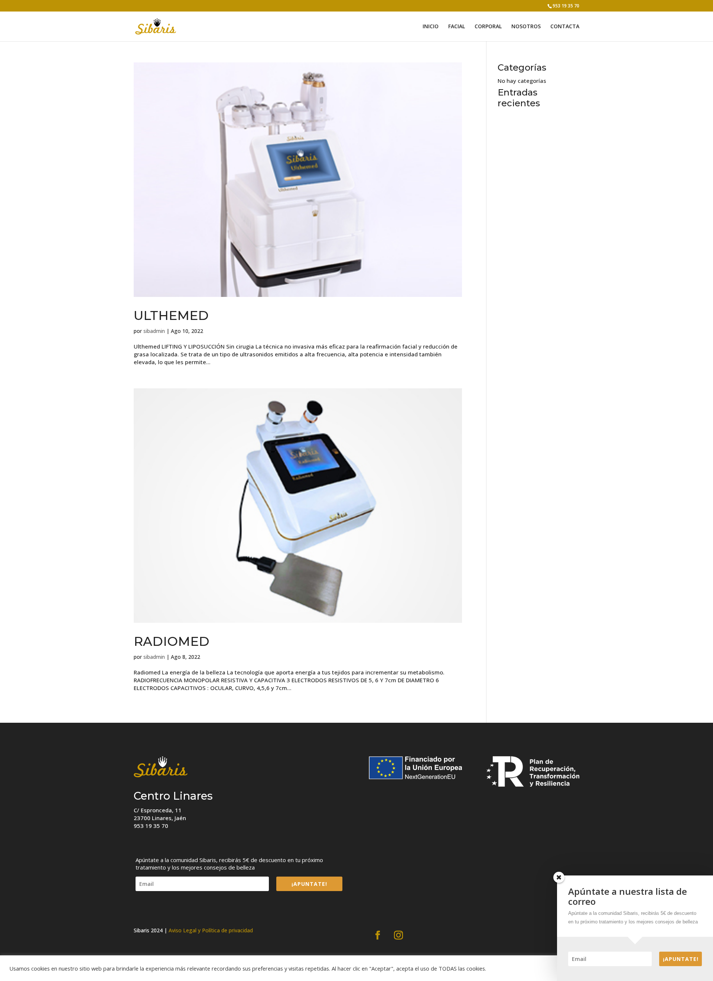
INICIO (431, 27)
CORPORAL (488, 27)
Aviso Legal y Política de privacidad (211, 930)
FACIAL (456, 27)
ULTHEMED (171, 315)
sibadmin (154, 330)
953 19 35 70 (566, 6)
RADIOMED (173, 641)
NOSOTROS (526, 27)
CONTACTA (564, 27)
